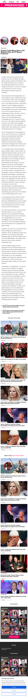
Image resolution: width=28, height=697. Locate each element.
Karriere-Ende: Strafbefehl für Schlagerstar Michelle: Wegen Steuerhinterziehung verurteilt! (13, 403)
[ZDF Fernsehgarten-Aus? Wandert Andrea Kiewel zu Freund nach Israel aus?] (14, 328)
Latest (4, 2)
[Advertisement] (14, 22)
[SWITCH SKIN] (26, 5)
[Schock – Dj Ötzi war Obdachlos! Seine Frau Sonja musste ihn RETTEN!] (14, 437)
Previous (0, 41)
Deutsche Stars (4, 400)
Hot (2, 343)
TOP (17, 2)
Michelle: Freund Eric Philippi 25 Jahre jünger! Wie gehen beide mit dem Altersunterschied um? (24, 41)
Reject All (14, 694)
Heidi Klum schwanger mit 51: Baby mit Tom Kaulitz (14, 42)
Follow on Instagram (14, 636)
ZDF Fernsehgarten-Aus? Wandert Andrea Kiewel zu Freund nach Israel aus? (4, 41)
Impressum (4, 649)
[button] (5, 614)
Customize (14, 690)
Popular (11, 2)
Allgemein (3, 357)
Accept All (14, 687)
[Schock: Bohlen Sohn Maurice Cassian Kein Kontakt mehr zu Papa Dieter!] (14, 587)
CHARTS (23, 2)
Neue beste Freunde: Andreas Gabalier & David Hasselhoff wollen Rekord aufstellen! (12, 576)
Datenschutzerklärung (6, 648)
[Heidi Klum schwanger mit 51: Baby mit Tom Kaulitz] (14, 350)
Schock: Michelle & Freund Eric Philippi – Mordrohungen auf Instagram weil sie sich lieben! (13, 425)
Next (27, 41)
